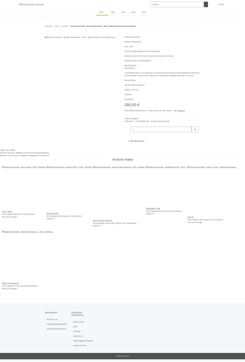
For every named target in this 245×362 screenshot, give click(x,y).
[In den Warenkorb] (47, 34)
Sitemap (76, 331)
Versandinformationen (56, 329)
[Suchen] (206, 4)
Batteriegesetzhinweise (83, 340)
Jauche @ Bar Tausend (102, 220)
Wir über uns (52, 319)
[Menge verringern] (129, 129)
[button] (214, 4)
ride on (190, 217)
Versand (181, 110)
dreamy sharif (52, 213)
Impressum (78, 336)
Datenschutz (78, 322)
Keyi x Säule (7, 211)
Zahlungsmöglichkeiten (57, 324)
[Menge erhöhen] (194, 135)
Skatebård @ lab (153, 208)
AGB (75, 326)
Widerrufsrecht (79, 345)
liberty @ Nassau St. (10, 283)
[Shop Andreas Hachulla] (31, 4)
